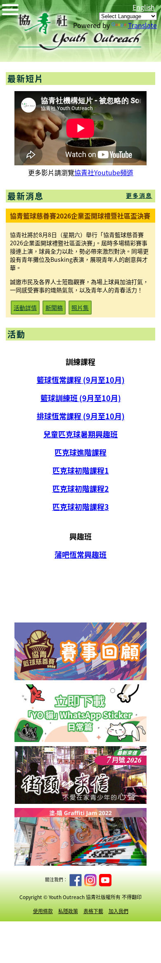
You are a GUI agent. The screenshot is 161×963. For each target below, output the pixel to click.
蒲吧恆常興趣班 (80, 554)
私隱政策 (68, 910)
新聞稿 (54, 307)
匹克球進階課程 (80, 452)
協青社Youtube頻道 (103, 172)
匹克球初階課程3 (80, 506)
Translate (142, 25)
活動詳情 (25, 307)
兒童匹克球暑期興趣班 (80, 434)
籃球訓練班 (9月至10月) (80, 397)
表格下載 (93, 910)
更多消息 (139, 195)
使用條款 (43, 910)
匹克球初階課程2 (80, 488)
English (144, 7)
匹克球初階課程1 (80, 470)
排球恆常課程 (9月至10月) (81, 416)
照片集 (80, 307)
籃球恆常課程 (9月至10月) (81, 379)
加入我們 (118, 910)
